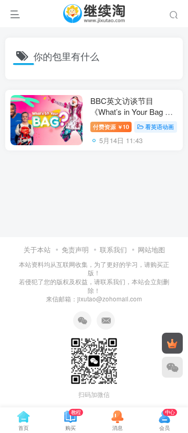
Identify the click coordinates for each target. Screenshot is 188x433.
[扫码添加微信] (172, 367)
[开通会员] (172, 343)
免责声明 (75, 249)
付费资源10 (111, 126)
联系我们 (113, 249)
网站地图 (151, 249)
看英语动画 (159, 126)
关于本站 (37, 249)
